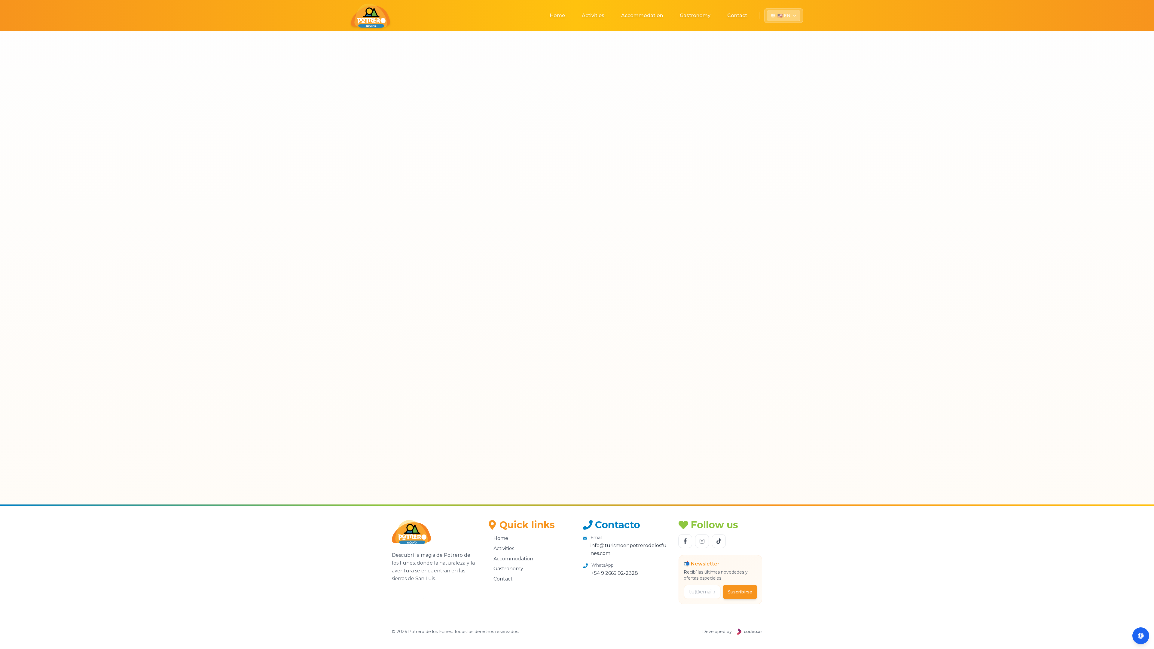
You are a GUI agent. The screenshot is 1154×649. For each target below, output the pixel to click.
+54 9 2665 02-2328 (614, 573)
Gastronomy (695, 15)
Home (557, 15)
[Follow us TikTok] (718, 541)
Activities (593, 15)
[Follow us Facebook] (685, 541)
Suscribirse (740, 592)
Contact (737, 15)
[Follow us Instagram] (702, 541)
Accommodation (642, 15)
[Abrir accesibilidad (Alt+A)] (1140, 635)
